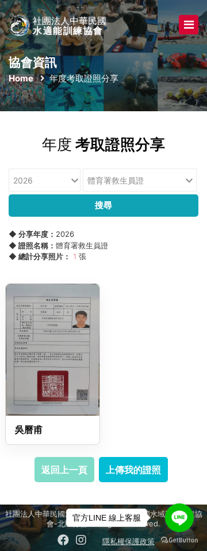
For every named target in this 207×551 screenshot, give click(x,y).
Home (21, 78)
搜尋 (103, 205)
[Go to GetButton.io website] (179, 539)
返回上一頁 (64, 469)
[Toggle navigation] (188, 24)
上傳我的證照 (133, 469)
